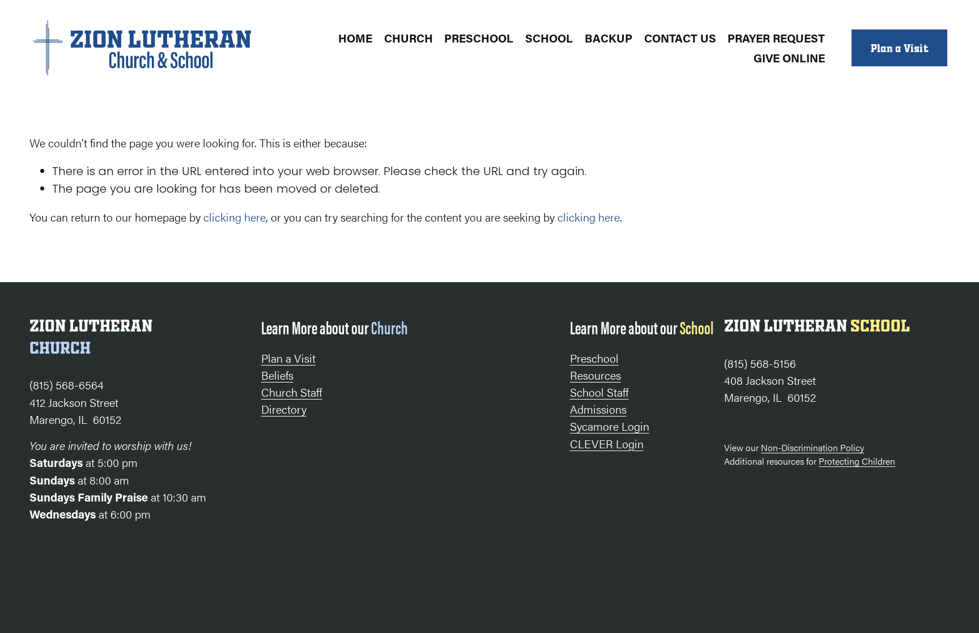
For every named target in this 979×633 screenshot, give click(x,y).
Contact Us (680, 38)
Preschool (478, 38)
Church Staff (291, 392)
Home (355, 38)
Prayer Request (776, 38)
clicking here (234, 217)
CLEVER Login (607, 443)
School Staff (599, 392)
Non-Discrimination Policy (812, 447)
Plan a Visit (900, 48)
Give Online (789, 57)
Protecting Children (857, 461)
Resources (595, 375)
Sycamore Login (609, 426)
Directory (284, 409)
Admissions (598, 409)
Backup (608, 38)
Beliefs (277, 375)
